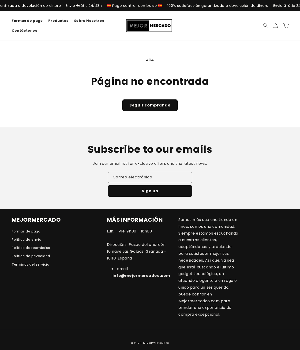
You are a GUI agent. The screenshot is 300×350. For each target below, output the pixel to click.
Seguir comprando (150, 105)
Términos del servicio (30, 264)
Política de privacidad (31, 256)
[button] (265, 25)
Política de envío (26, 239)
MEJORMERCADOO (156, 343)
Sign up (150, 191)
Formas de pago (26, 231)
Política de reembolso (31, 247)
